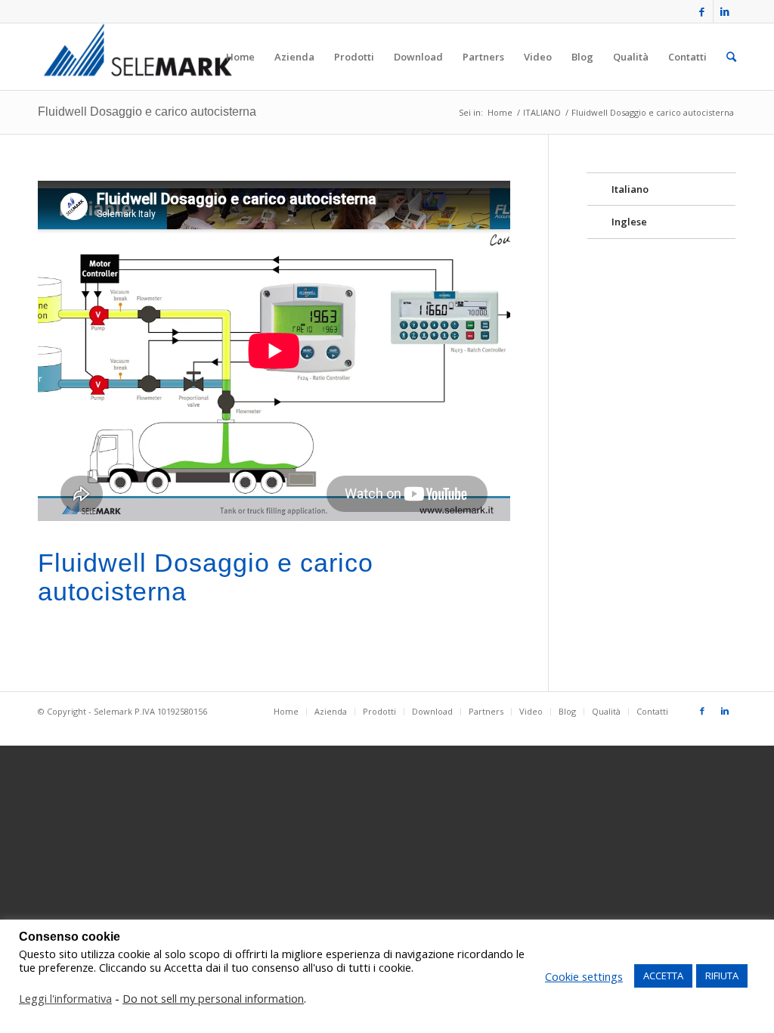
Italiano (630, 189)
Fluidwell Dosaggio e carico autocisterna (147, 111)
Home (500, 112)
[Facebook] (702, 11)
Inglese (629, 221)
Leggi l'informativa (65, 998)
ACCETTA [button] (663, 975)
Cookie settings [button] (584, 976)
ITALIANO (542, 112)
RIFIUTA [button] (721, 975)
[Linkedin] (725, 11)
